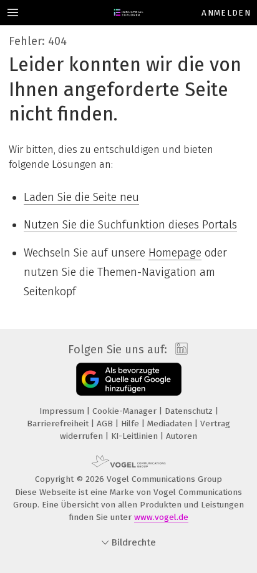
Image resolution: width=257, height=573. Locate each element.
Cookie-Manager (125, 411)
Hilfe (131, 423)
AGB (106, 423)
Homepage (174, 253)
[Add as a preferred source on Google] (129, 379)
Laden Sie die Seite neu (81, 197)
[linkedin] (180, 349)
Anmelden (226, 12)
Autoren (181, 436)
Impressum (63, 411)
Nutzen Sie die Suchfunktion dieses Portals (130, 225)
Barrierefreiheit (59, 423)
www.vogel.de (161, 517)
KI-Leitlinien (135, 436)
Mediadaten (171, 423)
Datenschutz (190, 411)
